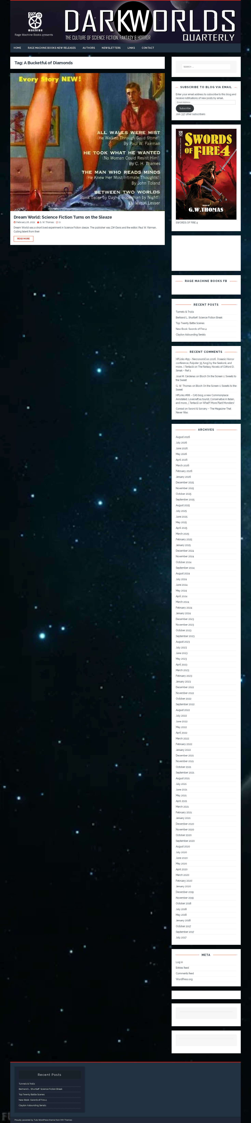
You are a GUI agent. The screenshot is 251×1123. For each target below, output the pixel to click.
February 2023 (184, 675)
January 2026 (183, 476)
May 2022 (181, 727)
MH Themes (66, 1120)
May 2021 (181, 795)
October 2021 (183, 767)
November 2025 (185, 488)
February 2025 (184, 539)
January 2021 (183, 818)
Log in (179, 962)
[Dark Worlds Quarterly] (125, 41)
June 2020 (182, 858)
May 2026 (181, 454)
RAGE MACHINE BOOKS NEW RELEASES (52, 48)
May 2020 (181, 863)
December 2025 (185, 482)
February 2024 (184, 607)
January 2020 (183, 886)
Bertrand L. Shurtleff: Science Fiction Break (199, 317)
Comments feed (185, 973)
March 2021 (182, 806)
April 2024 (181, 596)
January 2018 (183, 920)
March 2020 (182, 875)
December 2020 (185, 823)
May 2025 (181, 522)
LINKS (131, 48)
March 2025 (182, 533)
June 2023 (181, 653)
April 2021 (181, 801)
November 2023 (185, 624)
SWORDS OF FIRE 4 (187, 222)
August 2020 (183, 846)
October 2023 (183, 630)
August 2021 (183, 778)
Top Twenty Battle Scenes (190, 323)
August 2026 (183, 437)
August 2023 (183, 641)
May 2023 (181, 658)
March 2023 (182, 670)
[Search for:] (206, 67)
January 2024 (183, 613)
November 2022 (185, 693)
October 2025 (183, 494)
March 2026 (182, 465)
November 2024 (185, 556)
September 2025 (185, 499)
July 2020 (181, 852)
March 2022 (182, 738)
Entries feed (182, 967)
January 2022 (183, 750)
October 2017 (183, 926)
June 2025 (181, 516)
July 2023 (181, 647)
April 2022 (181, 732)
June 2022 (181, 721)
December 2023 (185, 619)
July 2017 (181, 937)
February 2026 (184, 471)
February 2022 (184, 744)
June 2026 (182, 448)
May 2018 (181, 914)
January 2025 (183, 545)
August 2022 (183, 710)
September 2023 (185, 636)
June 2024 (181, 584)
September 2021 (185, 772)
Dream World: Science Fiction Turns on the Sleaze (63, 217)
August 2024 (183, 573)
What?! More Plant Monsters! (218, 403)
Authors (89, 48)
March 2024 (182, 602)
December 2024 (185, 550)
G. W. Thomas (47, 222)
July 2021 (181, 784)
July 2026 (181, 442)
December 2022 (185, 687)
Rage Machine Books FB (206, 281)
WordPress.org (184, 979)
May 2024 (181, 590)
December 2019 (185, 892)
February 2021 (184, 812)
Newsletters (111, 48)
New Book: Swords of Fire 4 (191, 329)
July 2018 (181, 909)
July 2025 (181, 511)
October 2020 (184, 835)
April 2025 (181, 528)
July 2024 (181, 579)
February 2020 (184, 880)
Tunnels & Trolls (185, 311)
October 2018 (183, 903)
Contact (148, 48)
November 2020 (185, 829)
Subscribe (185, 108)
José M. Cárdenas (186, 376)
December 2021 (185, 755)
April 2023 (181, 664)
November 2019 (185, 897)
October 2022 (183, 698)
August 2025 (183, 505)
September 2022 (185, 704)
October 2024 (183, 562)
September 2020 (185, 841)
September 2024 (185, 567)
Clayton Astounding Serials (191, 334)
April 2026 (181, 459)
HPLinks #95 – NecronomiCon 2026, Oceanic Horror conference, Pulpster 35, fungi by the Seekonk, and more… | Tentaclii (205, 363)
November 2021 (185, 761)
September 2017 (185, 931)
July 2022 (181, 715)
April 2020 (181, 869)
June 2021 (181, 789)
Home (17, 48)
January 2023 (183, 681)
